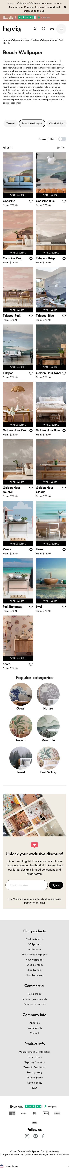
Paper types (35, 1057)
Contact (34, 1033)
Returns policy (35, 1077)
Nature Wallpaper (41, 39)
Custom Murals (34, 939)
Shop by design (34, 975)
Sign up (56, 885)
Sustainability (34, 1028)
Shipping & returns (34, 1062)
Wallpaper (16, 39)
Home (6, 39)
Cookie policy (34, 1082)
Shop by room (35, 964)
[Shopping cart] (52, 29)
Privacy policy (34, 1072)
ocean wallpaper (11, 99)
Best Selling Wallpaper (34, 954)
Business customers (34, 1004)
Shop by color (34, 970)
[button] (43, 29)
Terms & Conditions (34, 1067)
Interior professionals (34, 999)
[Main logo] (13, 29)
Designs (26, 39)
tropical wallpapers (42, 99)
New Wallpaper (35, 959)
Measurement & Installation (34, 1051)
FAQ (34, 1087)
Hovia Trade (34, 993)
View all (10, 123)
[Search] (35, 29)
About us (35, 1022)
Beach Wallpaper (32, 123)
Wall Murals (34, 949)
